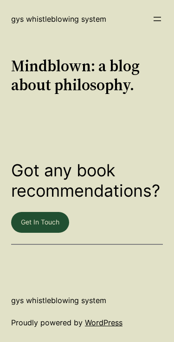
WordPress (103, 322)
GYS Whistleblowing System (58, 19)
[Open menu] (157, 19)
